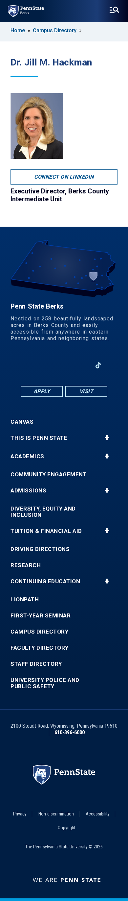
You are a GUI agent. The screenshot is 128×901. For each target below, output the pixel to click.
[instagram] (81, 365)
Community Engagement (49, 474)
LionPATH (25, 599)
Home (18, 30)
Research (26, 565)
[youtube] (64, 365)
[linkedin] (47, 365)
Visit (86, 391)
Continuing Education (45, 581)
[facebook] (29, 365)
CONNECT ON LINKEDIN (64, 177)
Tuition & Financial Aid (46, 531)
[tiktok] (98, 365)
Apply (41, 391)
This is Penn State (39, 438)
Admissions (28, 491)
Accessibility (98, 813)
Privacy (20, 813)
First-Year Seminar (41, 616)
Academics (27, 456)
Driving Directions (40, 549)
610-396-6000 (69, 732)
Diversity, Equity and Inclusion (43, 512)
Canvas (22, 422)
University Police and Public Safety (45, 683)
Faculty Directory (40, 648)
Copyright (66, 827)
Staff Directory (36, 664)
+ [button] (106, 438)
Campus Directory (54, 30)
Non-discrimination (56, 813)
